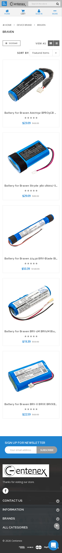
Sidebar (13, 43)
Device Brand (24, 24)
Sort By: (23, 52)
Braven (41, 24)
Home (8, 24)
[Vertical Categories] (4, 3)
